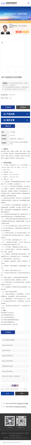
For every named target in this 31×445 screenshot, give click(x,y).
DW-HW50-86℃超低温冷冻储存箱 (16, 406)
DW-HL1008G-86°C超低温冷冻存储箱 (17, 403)
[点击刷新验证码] (14, 385)
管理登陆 (18, 437)
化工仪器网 (12, 437)
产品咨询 (8, 107)
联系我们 (23, 107)
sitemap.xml (24, 437)
